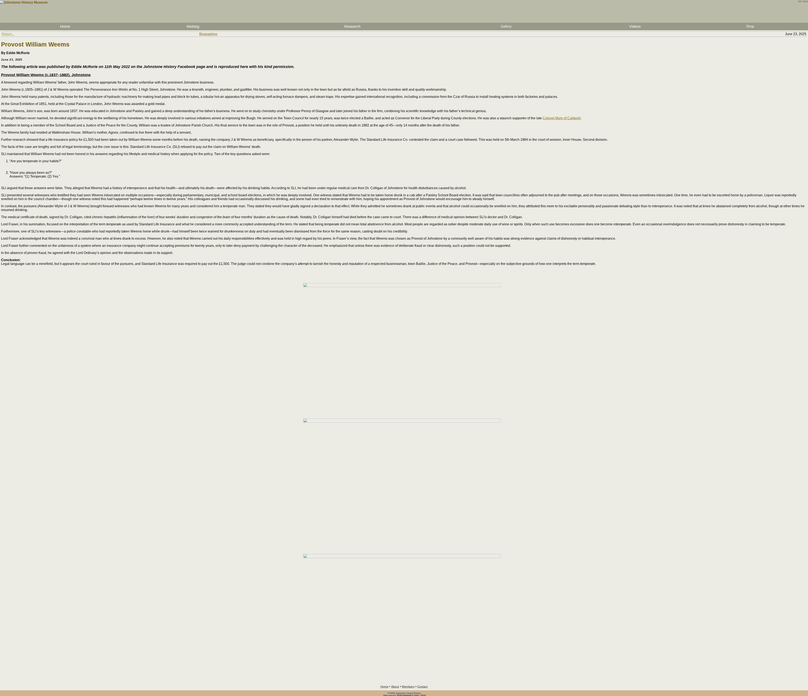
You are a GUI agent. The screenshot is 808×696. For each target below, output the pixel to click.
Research (352, 26)
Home (65, 26)
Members (408, 686)
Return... (8, 34)
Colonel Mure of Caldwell (562, 118)
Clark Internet (404, 695)
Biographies (208, 34)
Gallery (506, 26)
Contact (422, 686)
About (395, 686)
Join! (799, 1)
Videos (635, 26)
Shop (750, 26)
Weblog (192, 26)
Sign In (805, 1)
